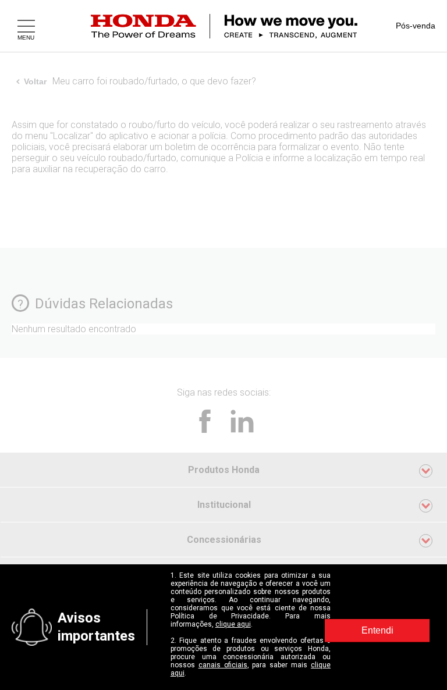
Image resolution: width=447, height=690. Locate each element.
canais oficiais (222, 665)
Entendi (377, 630)
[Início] (238, 26)
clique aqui (233, 624)
